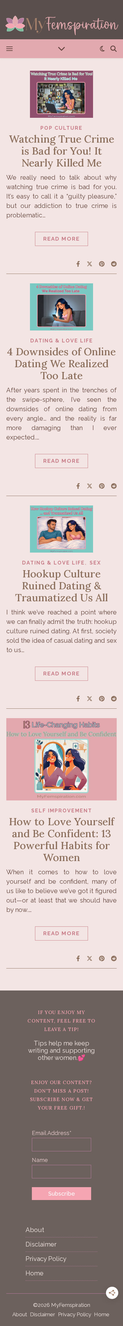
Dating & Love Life (61, 341)
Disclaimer (41, 1244)
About (35, 1230)
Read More (61, 239)
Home (35, 1273)
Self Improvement (61, 811)
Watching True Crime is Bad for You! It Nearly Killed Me (61, 150)
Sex (95, 563)
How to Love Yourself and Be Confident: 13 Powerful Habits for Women (61, 839)
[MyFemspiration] (61, 19)
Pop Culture (61, 128)
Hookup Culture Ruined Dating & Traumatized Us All (61, 585)
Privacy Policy (46, 1259)
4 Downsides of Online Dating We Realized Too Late (61, 363)
